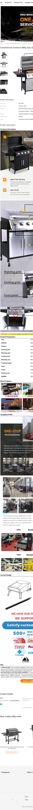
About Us (8, 2)
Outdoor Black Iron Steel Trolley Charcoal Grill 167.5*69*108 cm (12, 747)
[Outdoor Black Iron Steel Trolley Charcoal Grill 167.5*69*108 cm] (12, 733)
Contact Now (13, 752)
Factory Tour (18, 2)
